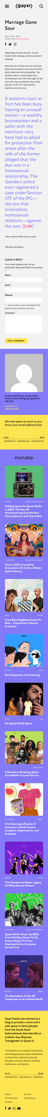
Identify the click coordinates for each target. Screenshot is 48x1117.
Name (8, 275)
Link (28, 226)
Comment (10, 313)
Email (8, 285)
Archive (27, 1094)
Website (9, 295)
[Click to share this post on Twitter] (10, 44)
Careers (8, 1101)
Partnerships (11, 1098)
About (8, 1094)
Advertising (29, 1098)
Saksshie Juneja (22, 38)
